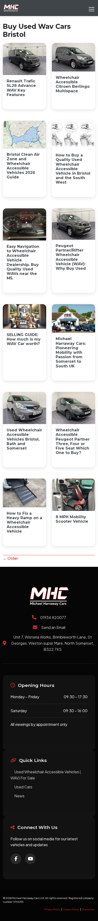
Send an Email (53, 627)
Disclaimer (88, 909)
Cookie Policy (71, 909)
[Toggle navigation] (91, 8)
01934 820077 (53, 617)
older (10, 558)
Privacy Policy (52, 909)
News (19, 795)
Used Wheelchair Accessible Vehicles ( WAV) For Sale (45, 774)
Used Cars (23, 786)
